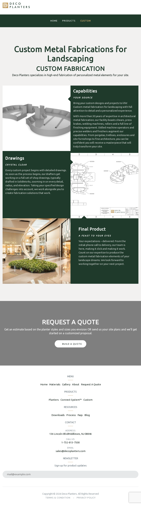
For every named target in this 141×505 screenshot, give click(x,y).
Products (68, 20)
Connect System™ (71, 399)
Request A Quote (91, 384)
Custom (85, 20)
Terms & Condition (57, 497)
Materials (54, 384)
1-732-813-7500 (70, 442)
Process (71, 415)
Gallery (66, 384)
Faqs (80, 415)
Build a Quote (72, 344)
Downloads (58, 415)
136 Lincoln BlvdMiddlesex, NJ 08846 (70, 433)
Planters (54, 399)
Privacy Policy (86, 497)
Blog (87, 415)
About (75, 384)
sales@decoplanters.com (70, 451)
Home (53, 20)
